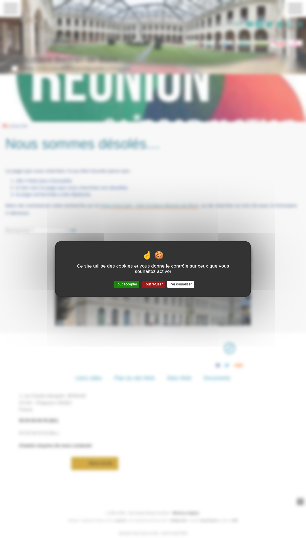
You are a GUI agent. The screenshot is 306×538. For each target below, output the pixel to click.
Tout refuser (153, 284)
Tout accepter (126, 284)
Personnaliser (181, 284)
